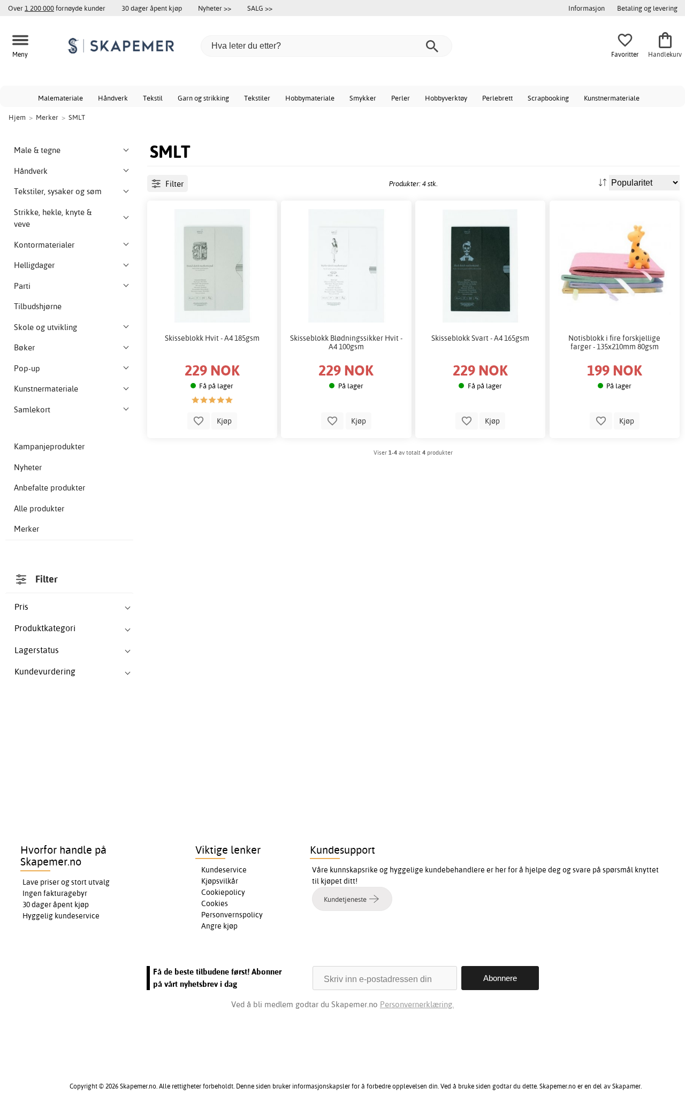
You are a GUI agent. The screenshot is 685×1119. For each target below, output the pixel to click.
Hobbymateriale (309, 98)
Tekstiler (257, 98)
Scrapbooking (548, 98)
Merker (26, 529)
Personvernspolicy (232, 914)
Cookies (214, 903)
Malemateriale (60, 98)
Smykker (362, 98)
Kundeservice (224, 870)
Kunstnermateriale (612, 98)
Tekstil (153, 98)
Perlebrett (497, 98)
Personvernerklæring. (417, 1004)
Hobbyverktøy (446, 98)
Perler (400, 98)
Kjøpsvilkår (219, 881)
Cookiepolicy (223, 892)
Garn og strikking (203, 98)
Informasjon (586, 8)
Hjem (17, 117)
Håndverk (113, 98)
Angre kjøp (219, 926)
